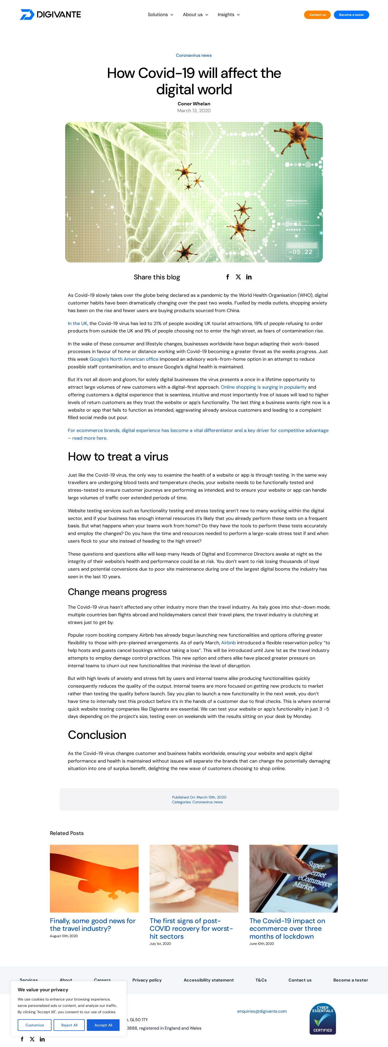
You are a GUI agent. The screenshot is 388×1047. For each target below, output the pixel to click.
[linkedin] (42, 1039)
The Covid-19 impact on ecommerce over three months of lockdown (287, 928)
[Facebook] (228, 277)
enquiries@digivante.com (262, 1011)
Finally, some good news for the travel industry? (92, 924)
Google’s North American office (124, 359)
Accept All (103, 1025)
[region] (69, 1008)
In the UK (77, 323)
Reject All (69, 1025)
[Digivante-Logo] (50, 11)
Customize (34, 1025)
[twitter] (32, 1039)
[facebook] (22, 1039)
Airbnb (228, 643)
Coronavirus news (194, 55)
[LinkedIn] (249, 277)
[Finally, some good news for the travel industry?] (94, 848)
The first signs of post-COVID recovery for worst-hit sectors (191, 928)
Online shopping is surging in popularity (263, 387)
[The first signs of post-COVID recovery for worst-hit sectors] (194, 848)
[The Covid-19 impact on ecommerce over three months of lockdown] (293, 848)
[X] (238, 277)
